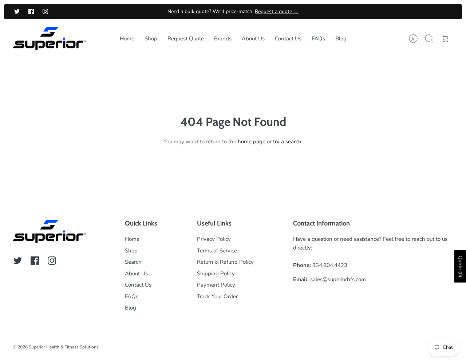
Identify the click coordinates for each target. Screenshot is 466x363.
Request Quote (185, 38)
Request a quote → (277, 11)
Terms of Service (217, 250)
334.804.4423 (329, 265)
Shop (151, 38)
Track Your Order (217, 296)
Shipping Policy (216, 273)
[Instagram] (45, 11)
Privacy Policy (214, 239)
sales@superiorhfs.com (338, 279)
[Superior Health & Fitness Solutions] (49, 39)
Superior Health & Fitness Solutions (64, 347)
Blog (341, 38)
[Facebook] (31, 11)
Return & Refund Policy (225, 262)
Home (127, 38)
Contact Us (288, 38)
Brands (223, 38)
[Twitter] (17, 11)
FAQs (318, 38)
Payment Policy (216, 284)
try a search (287, 141)
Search (133, 262)
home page (251, 141)
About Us (253, 38)
